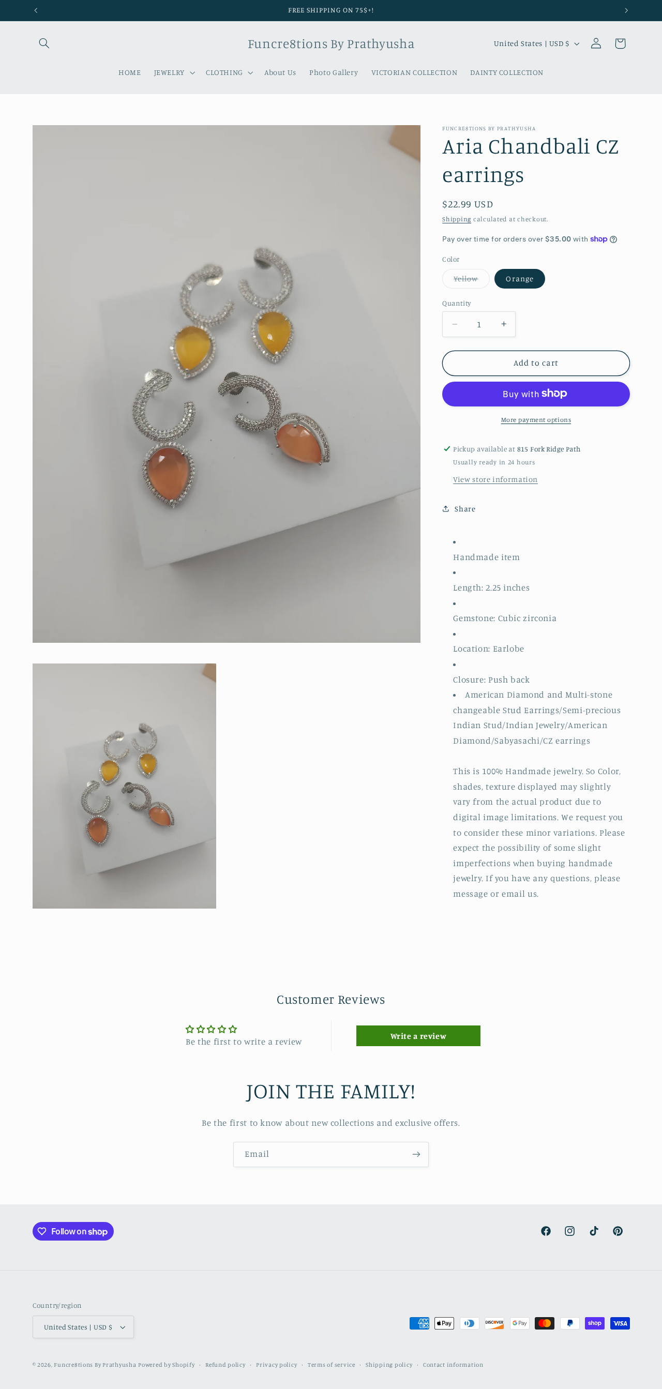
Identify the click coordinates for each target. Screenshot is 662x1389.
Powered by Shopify (166, 1364)
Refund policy (225, 1364)
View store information (495, 478)
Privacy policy (276, 1364)
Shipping (456, 219)
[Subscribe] (416, 1154)
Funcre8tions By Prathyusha (95, 1364)
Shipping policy (389, 1364)
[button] (44, 43)
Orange (519, 278)
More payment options (536, 419)
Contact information (453, 1364)
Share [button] (465, 508)
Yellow (471, 281)
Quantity (456, 303)
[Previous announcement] (35, 10)
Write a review (418, 1036)
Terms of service (331, 1364)
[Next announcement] (626, 10)
